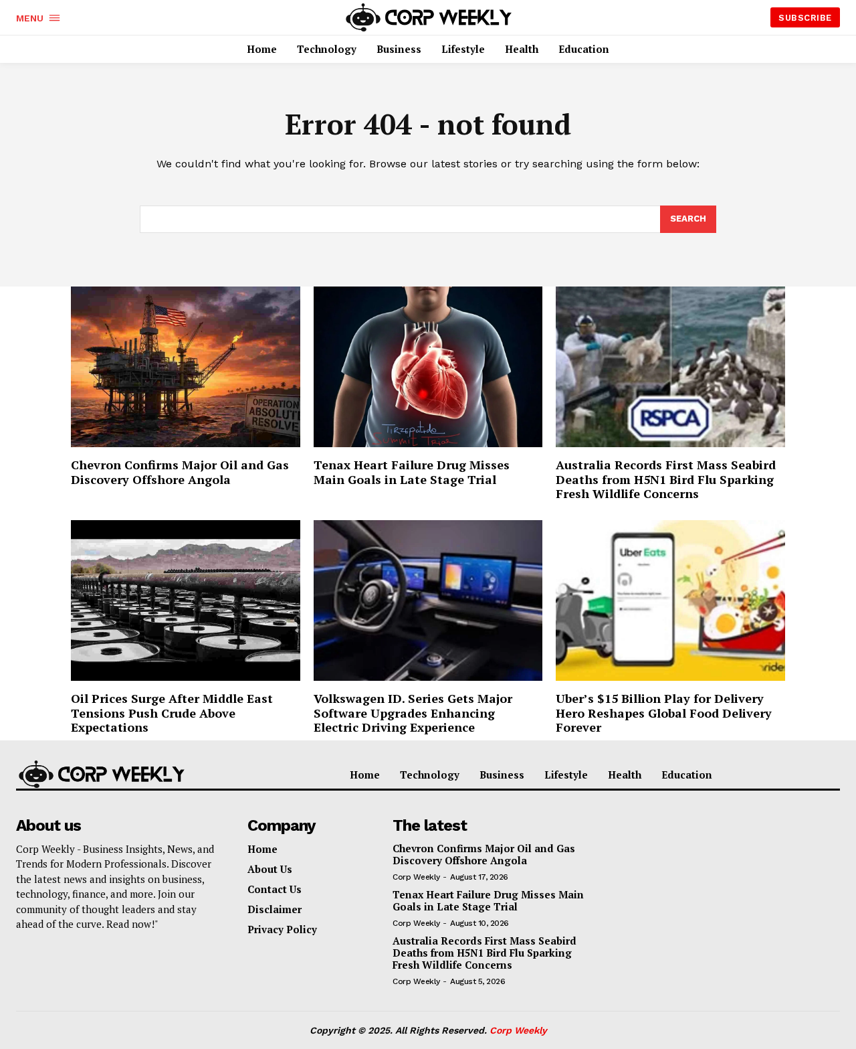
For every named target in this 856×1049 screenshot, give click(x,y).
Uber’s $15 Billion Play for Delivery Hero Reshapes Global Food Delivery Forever (664, 712)
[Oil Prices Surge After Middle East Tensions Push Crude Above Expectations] (185, 600)
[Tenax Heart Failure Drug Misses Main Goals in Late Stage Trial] (428, 367)
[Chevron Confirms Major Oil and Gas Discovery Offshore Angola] (185, 367)
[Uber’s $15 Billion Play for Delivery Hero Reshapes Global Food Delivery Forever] (670, 600)
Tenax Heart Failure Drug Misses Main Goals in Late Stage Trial (412, 472)
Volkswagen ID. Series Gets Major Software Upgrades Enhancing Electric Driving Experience (413, 712)
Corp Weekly (416, 877)
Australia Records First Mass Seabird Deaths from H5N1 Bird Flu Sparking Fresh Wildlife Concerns (666, 479)
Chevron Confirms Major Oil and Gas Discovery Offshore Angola (180, 472)
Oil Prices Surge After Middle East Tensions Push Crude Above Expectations (172, 712)
